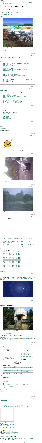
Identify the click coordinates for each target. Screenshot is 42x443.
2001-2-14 (5, 83)
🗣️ (17, 12)
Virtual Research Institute (29, 438)
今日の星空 (2, 337)
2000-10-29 (5, 70)
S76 (13, 261)
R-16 (6, 262)
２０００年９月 (9, 64)
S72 (13, 256)
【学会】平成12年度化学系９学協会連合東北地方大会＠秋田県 (19, 67)
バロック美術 (5, 358)
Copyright (3, 442)
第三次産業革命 (8, 367)
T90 (16, 261)
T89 (16, 260)
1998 (4, 257)
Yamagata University (5, 439)
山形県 (6, 436)
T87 (16, 257)
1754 (22, 357)
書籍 (1, 403)
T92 (16, 263)
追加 (1, 61)
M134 (19, 261)
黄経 (2, 14)
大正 (17, 251)
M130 (19, 256)
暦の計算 (11, 386)
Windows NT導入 (10, 65)
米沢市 (9, 436)
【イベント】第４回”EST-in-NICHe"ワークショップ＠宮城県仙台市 (20, 79)
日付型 (26, 354)
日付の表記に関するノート (6, 391)
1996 (4, 254)
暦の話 (4, 387)
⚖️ (20, 12)
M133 (19, 260)
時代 (4, 268)
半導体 (13, 367)
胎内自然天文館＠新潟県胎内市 (27, 338)
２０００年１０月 (10, 68)
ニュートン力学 (10, 357)
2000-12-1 (5, 76)
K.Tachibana (6, 48)
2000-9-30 (5, 67)
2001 (18, 3)
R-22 (6, 254)
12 (16, 3)
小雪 (11, 14)
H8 (10, 254)
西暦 (4, 6)
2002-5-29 (5, 118)
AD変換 (27, 367)
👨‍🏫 (2, 12)
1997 (4, 256)
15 (21, 241)
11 (10, 60)
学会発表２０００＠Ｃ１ (11, 95)
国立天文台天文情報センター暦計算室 (12, 384)
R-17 (6, 261)
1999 (7, 3)
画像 (11, 403)
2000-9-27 (5, 65)
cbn (5, 241)
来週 (14, 3)
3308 (4, 241)
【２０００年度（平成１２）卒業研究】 (14, 92)
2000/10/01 (26, 277)
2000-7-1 (4, 95)
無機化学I (9, 118)
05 (32, 155)
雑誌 (3, 403)
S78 (13, 263)
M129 (19, 254)
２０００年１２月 (10, 76)
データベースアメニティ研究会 (15, 433)
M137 (19, 265)
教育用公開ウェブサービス (8, 424)
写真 (3, 50)
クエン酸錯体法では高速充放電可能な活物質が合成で (17, 69)
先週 (12, 3)
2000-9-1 (4, 64)
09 (32, 302)
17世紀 (5, 357)
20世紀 (16, 369)
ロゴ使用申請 (20, 278)
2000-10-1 (5, 68)
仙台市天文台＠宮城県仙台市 (6, 339)
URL (5, 403)
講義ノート (3, 90)
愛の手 (10, 242)
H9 (10, 256)
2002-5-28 (5, 116)
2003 (4, 263)
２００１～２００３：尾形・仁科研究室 (14, 102)
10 (9, 3)
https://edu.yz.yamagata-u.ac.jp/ (11, 425)
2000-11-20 (5, 75)
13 (7, 241)
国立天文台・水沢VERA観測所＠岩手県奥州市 (11, 338)
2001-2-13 (5, 81)
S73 (13, 257)
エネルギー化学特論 (26, 241)
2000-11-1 (5, 71)
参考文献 (4, 401)
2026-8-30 (6, 240)
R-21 (6, 256)
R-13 (6, 266)
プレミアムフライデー (27, 278)
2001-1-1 (4, 78)
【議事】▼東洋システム (11, 83)
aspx (4, 379)
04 (32, 135)
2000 (4, 260)
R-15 (6, 263)
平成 (10, 251)
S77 (13, 262)
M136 (19, 263)
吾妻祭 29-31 (10, 70)
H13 (10, 261)
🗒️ (4, 12)
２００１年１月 (9, 78)
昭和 (14, 251)
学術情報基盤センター (13, 427)
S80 (13, 266)
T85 (16, 254)
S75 (13, 260)
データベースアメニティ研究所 (16, 442)
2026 (9, 438)
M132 (19, 258)
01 (32, 88)
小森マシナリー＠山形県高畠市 (13, 100)
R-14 (6, 265)
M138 (19, 266)
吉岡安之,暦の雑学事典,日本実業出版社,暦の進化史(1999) (15, 405)
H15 (10, 263)
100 (22, 354)
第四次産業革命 (8, 370)
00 (32, 55)
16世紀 (5, 356)
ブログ (8, 130)
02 (32, 108)
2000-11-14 (5, 73)
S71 (13, 254)
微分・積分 (10, 358)
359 (6, 330)
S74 (13, 258)
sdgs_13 (4, 242)
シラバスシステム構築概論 (11, 112)
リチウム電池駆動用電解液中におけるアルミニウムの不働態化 (18, 99)
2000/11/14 (9, 47)
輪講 (5, 50)
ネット (13, 370)
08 (32, 276)
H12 (10, 260)
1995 (4, 253)
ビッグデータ (18, 370)
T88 (16, 258)
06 (32, 186)
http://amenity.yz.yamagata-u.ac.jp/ (11, 432)
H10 (10, 257)
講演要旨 (8, 403)
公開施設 (26, 384)
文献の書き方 (9, 94)
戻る (1, 3)
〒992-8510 (2, 436)
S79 (13, 265)
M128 (19, 253)
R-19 (6, 258)
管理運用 (2, 427)
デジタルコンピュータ (20, 367)
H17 (10, 266)
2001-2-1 (4, 80)
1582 (22, 356)
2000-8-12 (5, 63)
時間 (4, 382)
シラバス (3, 110)
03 (32, 123)
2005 (4, 266)
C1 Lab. (11, 48)
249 (10, 333)
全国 (28, 244)
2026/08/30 (2, 271)
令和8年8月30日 (29, 2)
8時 (1, 16)
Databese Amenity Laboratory (16, 438)
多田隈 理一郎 (6, 435)
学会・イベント (5, 126)
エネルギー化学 (17, 241)
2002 (4, 262)
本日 (5, 3)
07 (32, 216)
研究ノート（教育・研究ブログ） (10, 57)
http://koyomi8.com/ (4, 389)
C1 (12, 268)
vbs (3, 378)
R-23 (6, 253)
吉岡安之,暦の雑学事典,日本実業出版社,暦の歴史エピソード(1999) (16, 406)
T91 (16, 262)
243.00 (5, 14)
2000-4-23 (5, 94)
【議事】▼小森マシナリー (12, 81)
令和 (7, 251)
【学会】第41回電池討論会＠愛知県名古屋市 (16, 75)
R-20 (6, 257)
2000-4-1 (4, 92)
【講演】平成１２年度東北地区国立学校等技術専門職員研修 (18, 63)
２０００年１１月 (10, 71)
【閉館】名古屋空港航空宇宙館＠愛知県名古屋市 (16, 96)
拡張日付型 (23, 353)
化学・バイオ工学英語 (14, 373)
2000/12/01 (7, 278)
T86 (16, 256)
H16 (10, 265)
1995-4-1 (4, 112)
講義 (1, 130)
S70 (13, 253)
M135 (19, 262)
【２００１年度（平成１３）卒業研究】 (14, 101)
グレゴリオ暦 (28, 356)
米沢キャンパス (12, 238)
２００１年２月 (9, 80)
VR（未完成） (3, 298)
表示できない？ (4, 128)
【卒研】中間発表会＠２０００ (13, 74)
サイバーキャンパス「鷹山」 (9, 431)
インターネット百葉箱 (25, 238)
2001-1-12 (5, 79)
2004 (4, 265)
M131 (19, 257)
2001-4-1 (4, 101)
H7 (10, 253)
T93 (16, 265)
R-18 (6, 260)
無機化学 (8, 116)
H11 (10, 258)
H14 (10, 262)
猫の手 (7, 242)
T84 (16, 253)
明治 (20, 251)
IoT (22, 244)
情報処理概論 (10, 241)
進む (3, 3)
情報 (24, 356)
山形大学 (7, 427)
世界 (27, 350)
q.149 (8, 50)
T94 (16, 266)
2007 (5, 332)
